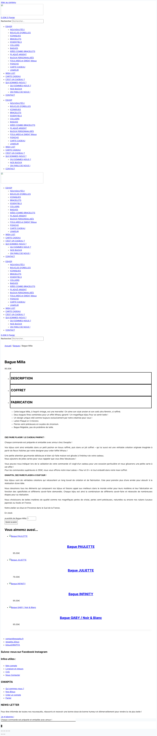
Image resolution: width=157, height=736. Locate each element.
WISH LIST (10, 73)
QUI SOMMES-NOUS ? (16, 82)
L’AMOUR (14, 70)
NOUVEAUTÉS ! (17, 29)
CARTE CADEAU (17, 67)
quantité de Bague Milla (15, 518)
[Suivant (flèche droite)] (4, 734)
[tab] (81, 378)
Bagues (16, 346)
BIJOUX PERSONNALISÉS (22, 58)
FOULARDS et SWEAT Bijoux (23, 61)
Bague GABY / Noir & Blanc (81, 618)
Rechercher (6, 21)
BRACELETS (15, 39)
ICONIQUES (15, 36)
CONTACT (10, 95)
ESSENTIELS (16, 42)
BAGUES (14, 48)
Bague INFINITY (81, 594)
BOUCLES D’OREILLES (20, 33)
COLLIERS (14, 45)
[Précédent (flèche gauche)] (2, 734)
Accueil (8, 346)
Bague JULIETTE (81, 570)
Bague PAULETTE (81, 547)
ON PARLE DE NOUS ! (20, 92)
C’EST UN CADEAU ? (15, 79)
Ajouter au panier (11, 522)
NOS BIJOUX (16, 89)
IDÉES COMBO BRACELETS (22, 51)
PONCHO (14, 64)
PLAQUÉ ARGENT (18, 54)
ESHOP (9, 26)
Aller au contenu (8, 2)
